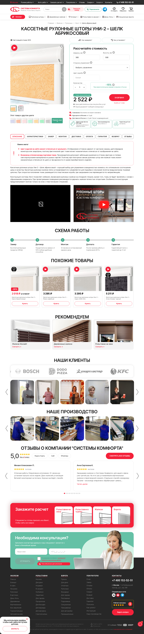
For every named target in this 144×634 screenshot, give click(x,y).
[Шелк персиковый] (18, 120)
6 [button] (72, 493)
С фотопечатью (41, 614)
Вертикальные (15, 605)
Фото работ (42, 2)
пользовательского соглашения (122, 629)
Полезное (90, 604)
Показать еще (57, 120)
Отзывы (82, 2)
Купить (25, 303)
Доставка (90, 598)
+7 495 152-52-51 (122, 580)
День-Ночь (109, 17)
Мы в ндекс (24, 457)
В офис (12, 586)
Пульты (64, 579)
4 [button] (69, 493)
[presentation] (86, 57)
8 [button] (76, 493)
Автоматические (16, 614)
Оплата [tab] (89, 136)
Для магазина (41, 611)
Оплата (89, 589)
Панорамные (66, 608)
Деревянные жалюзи (57, 17)
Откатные (64, 586)
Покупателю (70, 2)
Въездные (65, 592)
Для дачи (39, 582)
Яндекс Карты (40, 456)
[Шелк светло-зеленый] (42, 120)
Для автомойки (66, 611)
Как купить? (91, 608)
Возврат (89, 595)
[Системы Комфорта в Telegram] (122, 595)
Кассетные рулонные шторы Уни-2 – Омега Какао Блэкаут (24, 298)
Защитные (40, 595)
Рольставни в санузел (91, 17)
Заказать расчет (56, 2)
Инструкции (91, 611)
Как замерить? (87, 40)
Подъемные (65, 601)
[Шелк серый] (48, 120)
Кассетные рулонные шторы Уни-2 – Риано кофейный (55, 298)
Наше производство (94, 614)
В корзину (119, 98)
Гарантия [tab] (102, 136)
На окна (39, 579)
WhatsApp (64, 456)
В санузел (39, 589)
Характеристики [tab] (35, 136)
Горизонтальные (16, 611)
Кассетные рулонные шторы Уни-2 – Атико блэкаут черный (118, 298)
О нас (89, 579)
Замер (89, 582)
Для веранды (40, 608)
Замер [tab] (51, 136)
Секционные (66, 605)
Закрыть (15, 629)
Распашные (65, 598)
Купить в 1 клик (119, 103)
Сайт (53, 456)
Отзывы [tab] (128, 136)
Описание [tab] (17, 136)
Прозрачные (40, 601)
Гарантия (90, 601)
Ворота (64, 576)
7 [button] (74, 493)
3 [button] (67, 493)
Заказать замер (76, 9)
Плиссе (13, 579)
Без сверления (15, 608)
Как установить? (119, 40)
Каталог (19, 17)
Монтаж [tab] (63, 136)
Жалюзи (14, 576)
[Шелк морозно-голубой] (12, 120)
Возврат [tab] (116, 136)
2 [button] (66, 493)
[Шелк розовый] (24, 120)
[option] (37, 74)
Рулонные (14, 592)
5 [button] (71, 493)
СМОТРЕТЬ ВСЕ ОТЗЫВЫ (120, 456)
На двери (39, 586)
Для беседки (40, 605)
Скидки (90, 2)
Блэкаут (74, 17)
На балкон (39, 592)
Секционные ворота (126, 17)
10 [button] (79, 493)
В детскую (14, 595)
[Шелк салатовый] (30, 120)
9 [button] (78, 493)
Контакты (108, 2)
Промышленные (67, 614)
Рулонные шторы (37, 17)
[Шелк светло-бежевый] (36, 120)
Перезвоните (94, 9)
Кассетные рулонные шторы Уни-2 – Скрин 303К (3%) (86, 298)
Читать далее (82, 484)
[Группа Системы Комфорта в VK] (113, 595)
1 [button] (64, 493)
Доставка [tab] (76, 136)
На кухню (13, 589)
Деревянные (15, 601)
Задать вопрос (123, 612)
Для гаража (40, 598)
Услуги (98, 2)
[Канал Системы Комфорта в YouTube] (118, 595)
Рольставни (41, 576)
